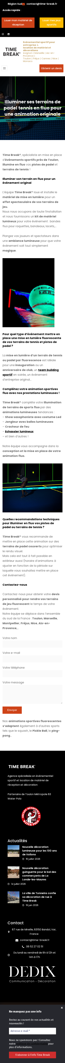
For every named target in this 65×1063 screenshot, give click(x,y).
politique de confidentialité (31, 1043)
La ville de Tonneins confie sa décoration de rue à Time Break (39, 897)
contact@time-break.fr (42, 4)
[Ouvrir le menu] (4, 68)
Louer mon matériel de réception (18, 22)
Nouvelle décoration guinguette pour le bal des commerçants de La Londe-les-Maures (39, 873)
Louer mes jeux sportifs (51, 22)
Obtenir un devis (51, 68)
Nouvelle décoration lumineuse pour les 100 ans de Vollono (39, 850)
